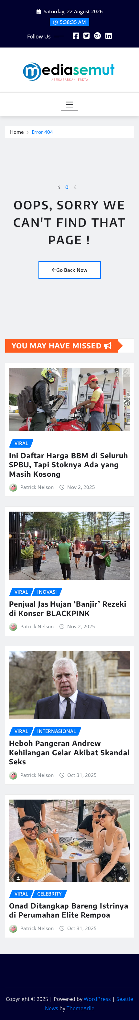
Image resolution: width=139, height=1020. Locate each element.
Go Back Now (71, 270)
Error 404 (42, 132)
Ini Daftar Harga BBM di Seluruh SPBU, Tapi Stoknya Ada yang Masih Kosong (68, 464)
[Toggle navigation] (70, 104)
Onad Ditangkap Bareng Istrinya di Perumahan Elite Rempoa (68, 910)
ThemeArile (80, 1008)
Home (17, 132)
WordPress (97, 999)
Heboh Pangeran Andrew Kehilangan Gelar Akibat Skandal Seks (69, 752)
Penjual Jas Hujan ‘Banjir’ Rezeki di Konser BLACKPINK (67, 608)
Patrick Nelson (37, 487)
